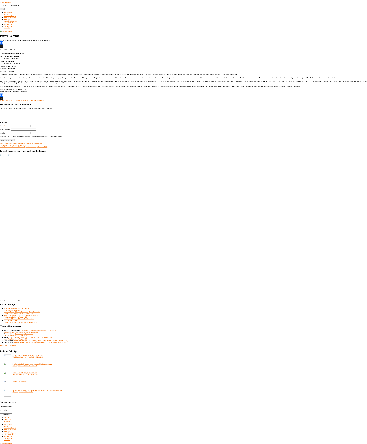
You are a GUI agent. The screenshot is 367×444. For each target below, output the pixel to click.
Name (2, 126)
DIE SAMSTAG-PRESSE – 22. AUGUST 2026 (19, 319)
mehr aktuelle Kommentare (8, 345)
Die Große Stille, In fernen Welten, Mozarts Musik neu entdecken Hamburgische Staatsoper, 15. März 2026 (32, 365)
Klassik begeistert (5, 2)
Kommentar (4, 122)
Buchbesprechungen (10, 17)
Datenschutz (7, 419)
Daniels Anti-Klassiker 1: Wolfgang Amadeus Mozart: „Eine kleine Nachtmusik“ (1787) (39, 342)
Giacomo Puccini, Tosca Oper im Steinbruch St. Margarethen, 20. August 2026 (20, 321)
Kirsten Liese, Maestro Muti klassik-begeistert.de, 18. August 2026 (18, 334)
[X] (183, 46)
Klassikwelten (8, 19)
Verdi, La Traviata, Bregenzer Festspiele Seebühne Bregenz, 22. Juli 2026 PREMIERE (27, 373)
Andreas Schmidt (5, 100)
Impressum (7, 421)
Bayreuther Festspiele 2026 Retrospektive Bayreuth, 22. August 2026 (16, 309)
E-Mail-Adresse (5, 129)
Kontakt (6, 417)
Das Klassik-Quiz (9, 23)
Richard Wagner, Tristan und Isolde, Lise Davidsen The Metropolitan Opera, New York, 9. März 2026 (28, 356)
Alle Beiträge (8, 12)
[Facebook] (183, 43)
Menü (2, 9)
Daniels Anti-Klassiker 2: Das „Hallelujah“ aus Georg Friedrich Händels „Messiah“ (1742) (40, 340)
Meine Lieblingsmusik (10, 21)
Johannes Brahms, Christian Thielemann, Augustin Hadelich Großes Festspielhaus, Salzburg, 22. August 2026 (22, 312)
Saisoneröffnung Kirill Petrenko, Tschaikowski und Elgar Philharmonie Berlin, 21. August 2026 (21, 316)
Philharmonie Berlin (38, 100)
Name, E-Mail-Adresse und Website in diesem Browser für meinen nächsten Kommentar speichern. (32, 136)
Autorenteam (8, 26)
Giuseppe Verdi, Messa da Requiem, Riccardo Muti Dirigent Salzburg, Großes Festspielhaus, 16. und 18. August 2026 (30, 331)
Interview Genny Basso (20, 381)
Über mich (7, 28)
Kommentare (8, 24)
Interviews (7, 14)
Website (2, 133)
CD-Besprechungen (10, 16)
